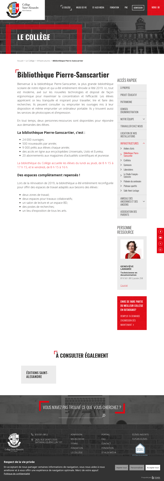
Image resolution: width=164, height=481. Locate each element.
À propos (125, 87)
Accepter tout (153, 467)
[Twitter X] (160, 243)
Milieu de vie (81, 7)
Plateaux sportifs (130, 186)
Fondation (114, 7)
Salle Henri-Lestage (131, 190)
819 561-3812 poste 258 (131, 278)
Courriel (124, 285)
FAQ (103, 439)
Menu (154, 7)
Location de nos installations (128, 135)
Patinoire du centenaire (132, 181)
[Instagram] (160, 249)
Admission (138, 7)
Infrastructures (43, 60)
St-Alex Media (98, 7)
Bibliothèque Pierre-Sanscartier (131, 154)
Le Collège (66, 7)
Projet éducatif (128, 94)
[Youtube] (160, 237)
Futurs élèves (139, 439)
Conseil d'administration (129, 110)
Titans (74, 443)
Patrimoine (126, 101)
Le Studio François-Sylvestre (131, 175)
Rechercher (103, 416)
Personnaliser (137, 467)
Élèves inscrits (140, 434)
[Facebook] (160, 231)
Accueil (20, 60)
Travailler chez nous (131, 126)
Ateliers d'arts (129, 148)
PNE (126, 7)
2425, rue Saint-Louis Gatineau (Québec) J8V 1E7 (48, 441)
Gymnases (128, 165)
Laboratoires (128, 169)
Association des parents (128, 213)
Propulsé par (146, 477)
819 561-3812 (41, 434)
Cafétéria (127, 160)
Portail (105, 434)
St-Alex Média (108, 452)
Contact (106, 443)
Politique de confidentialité (17, 473)
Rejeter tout (121, 467)
